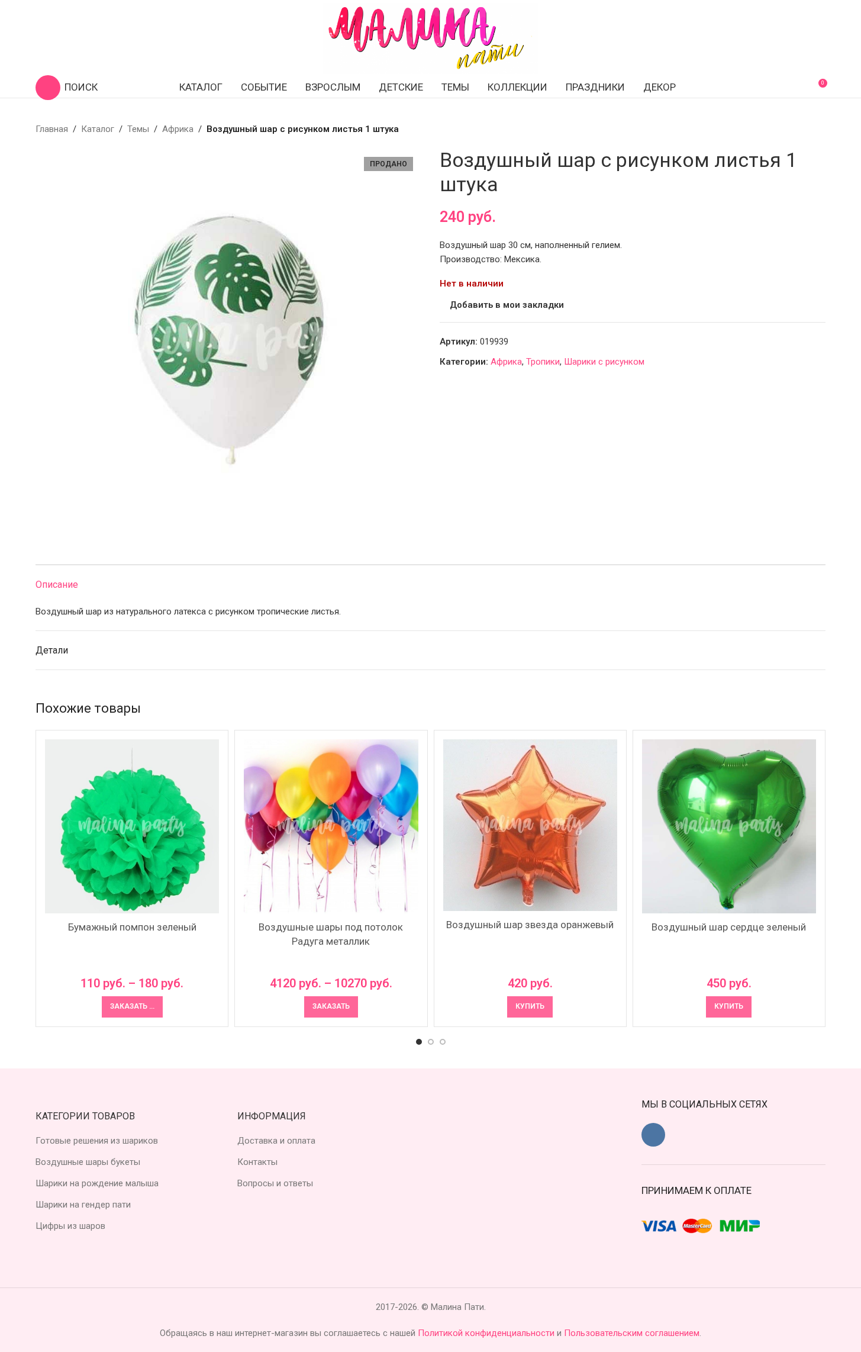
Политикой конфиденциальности (487, 1333)
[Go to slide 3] (443, 1042)
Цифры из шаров (70, 1226)
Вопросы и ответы (275, 1183)
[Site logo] (430, 38)
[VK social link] (653, 1135)
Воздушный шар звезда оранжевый (530, 925)
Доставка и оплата (276, 1140)
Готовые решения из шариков (97, 1140)
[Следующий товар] (818, 129)
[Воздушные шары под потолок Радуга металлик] (331, 826)
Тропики (543, 361)
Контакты (257, 1162)
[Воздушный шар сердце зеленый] (729, 826)
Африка (178, 129)
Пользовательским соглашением (631, 1333)
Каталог (97, 129)
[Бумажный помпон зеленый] (132, 826)
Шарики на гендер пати (83, 1204)
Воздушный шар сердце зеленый (729, 927)
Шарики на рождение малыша (97, 1183)
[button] (530, 1007)
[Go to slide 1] (419, 1042)
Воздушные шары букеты (88, 1162)
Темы (138, 129)
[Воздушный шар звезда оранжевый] (530, 825)
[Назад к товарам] (804, 129)
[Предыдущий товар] (790, 129)
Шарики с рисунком (604, 361)
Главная (52, 129)
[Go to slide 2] (431, 1042)
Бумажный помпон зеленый (132, 927)
